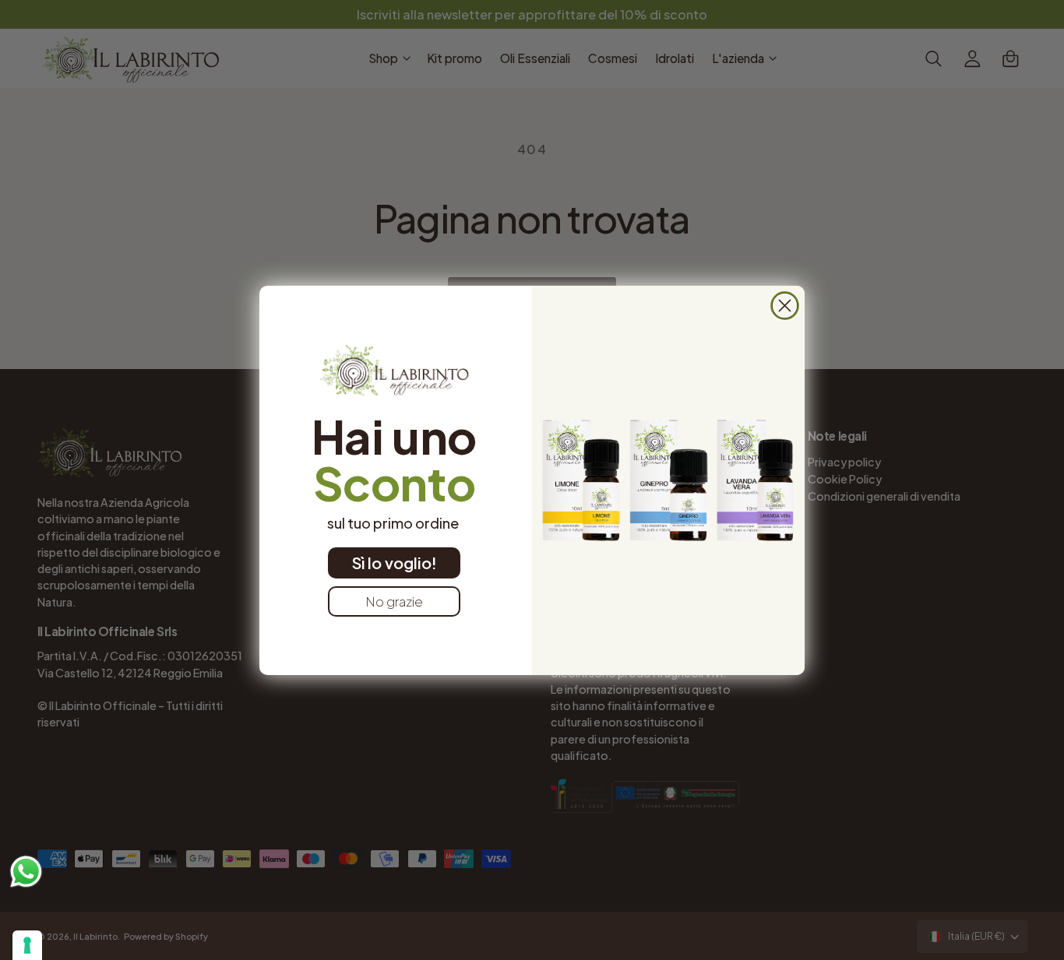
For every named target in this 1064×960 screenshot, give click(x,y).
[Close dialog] (784, 305)
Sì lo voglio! (394, 562)
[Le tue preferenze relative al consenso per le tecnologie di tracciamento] (27, 945)
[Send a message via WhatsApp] (26, 871)
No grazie (394, 601)
